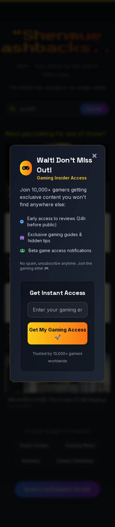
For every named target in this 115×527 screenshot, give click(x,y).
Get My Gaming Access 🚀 (57, 333)
